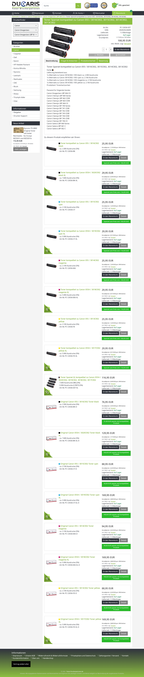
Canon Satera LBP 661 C (56, 126)
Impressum (39, 13)
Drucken (122, 55)
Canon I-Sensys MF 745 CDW (58, 118)
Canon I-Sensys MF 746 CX (57, 121)
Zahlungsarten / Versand (109, 655)
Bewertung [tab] (103, 61)
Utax (15, 101)
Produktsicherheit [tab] (88, 61)
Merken (100, 55)
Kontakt (58, 13)
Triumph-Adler (19, 97)
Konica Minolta (20, 68)
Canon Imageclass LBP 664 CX (58, 93)
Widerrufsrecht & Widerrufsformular (53, 655)
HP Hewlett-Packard (22, 64)
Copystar (17, 54)
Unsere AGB (30, 655)
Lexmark (17, 75)
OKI (15, 83)
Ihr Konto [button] (79, 13)
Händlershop (48, 658)
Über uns (35, 658)
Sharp (16, 94)
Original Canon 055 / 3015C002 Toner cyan (79, 463)
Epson (16, 61)
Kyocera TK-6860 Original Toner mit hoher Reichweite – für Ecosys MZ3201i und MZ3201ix (25, 133)
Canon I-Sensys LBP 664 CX (57, 103)
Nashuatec (18, 79)
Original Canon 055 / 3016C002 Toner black (80, 401)
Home (16, 13)
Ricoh (16, 86)
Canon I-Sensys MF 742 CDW (58, 111)
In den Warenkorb (110, 158)
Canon (16, 50)
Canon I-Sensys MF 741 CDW (58, 108)
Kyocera (17, 72)
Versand (24, 146)
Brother (17, 46)
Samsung (17, 90)
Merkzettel (99, 13)
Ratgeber (17, 112)
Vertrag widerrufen (21, 664)
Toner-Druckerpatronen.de (74, 671)
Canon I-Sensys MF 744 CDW (58, 116)
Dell (15, 57)
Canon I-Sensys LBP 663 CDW (58, 101)
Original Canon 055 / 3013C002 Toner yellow (80, 588)
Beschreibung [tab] (52, 61)
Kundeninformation (21, 658)
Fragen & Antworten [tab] (69, 61)
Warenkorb (123, 12)
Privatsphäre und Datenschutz (83, 655)
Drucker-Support (20, 116)
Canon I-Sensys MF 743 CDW (58, 113)
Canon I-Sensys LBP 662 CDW (58, 98)
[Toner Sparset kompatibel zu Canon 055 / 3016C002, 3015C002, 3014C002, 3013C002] (60, 42)
